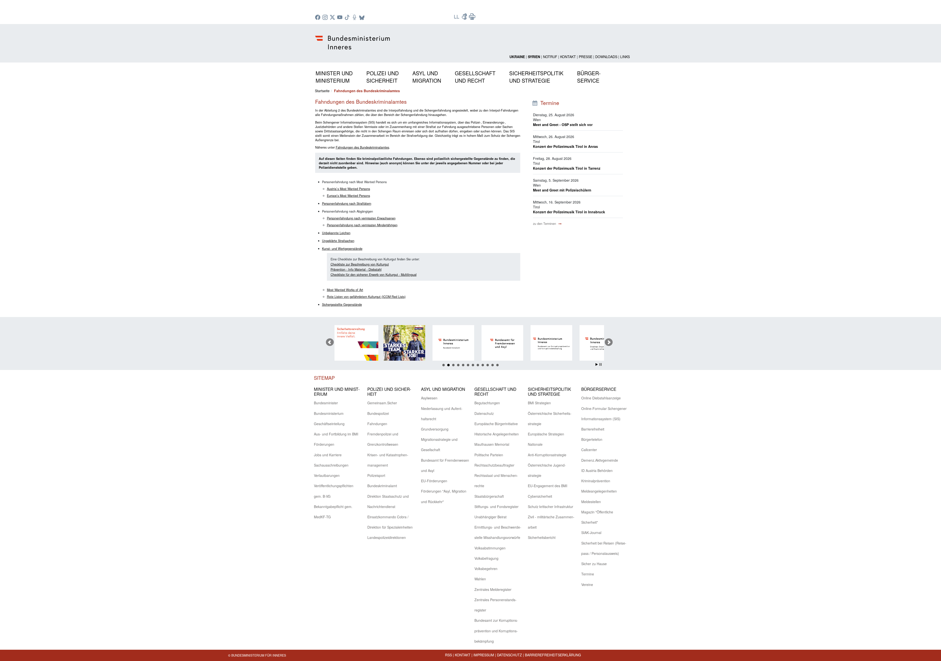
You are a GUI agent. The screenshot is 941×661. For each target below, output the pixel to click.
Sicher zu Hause (594, 563)
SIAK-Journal (591, 532)
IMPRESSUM (483, 654)
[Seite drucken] (472, 18)
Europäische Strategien (546, 434)
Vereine (587, 584)
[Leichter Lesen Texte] (457, 18)
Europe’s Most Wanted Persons (348, 195)
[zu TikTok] (348, 17)
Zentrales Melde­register (492, 589)
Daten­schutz (484, 413)
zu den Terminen (545, 223)
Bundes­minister (326, 402)
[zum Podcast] (355, 17)
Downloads (606, 56)
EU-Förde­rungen (434, 480)
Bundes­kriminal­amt (382, 485)
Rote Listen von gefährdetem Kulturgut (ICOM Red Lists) (366, 296)
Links (625, 56)
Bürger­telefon (591, 439)
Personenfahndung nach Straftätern (346, 203)
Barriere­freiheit (592, 429)
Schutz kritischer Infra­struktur (550, 506)
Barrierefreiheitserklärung (553, 654)
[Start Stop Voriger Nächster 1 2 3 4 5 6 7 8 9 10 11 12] (470, 342)
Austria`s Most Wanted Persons (348, 189)
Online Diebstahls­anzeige (601, 397)
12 (497, 365)
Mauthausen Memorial (491, 444)
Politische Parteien (488, 454)
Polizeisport (376, 475)
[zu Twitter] (333, 17)
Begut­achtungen (487, 402)
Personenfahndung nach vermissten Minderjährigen (362, 225)
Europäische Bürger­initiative (496, 423)
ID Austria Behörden (597, 470)
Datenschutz (509, 654)
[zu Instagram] (325, 17)
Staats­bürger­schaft (489, 496)
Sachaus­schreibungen (331, 465)
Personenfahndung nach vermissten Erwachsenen (361, 218)
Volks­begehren (485, 568)
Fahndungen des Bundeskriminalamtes (362, 147)
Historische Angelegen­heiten (496, 434)
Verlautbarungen (327, 475)
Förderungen (324, 444)
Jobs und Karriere (328, 454)
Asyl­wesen (429, 397)
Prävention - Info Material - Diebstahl (356, 269)
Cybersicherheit (540, 496)
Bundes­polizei (378, 413)
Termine (587, 574)
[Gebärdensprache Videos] (465, 18)
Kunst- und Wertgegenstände (342, 248)
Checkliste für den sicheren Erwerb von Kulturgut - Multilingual (374, 274)
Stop (600, 364)
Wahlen (480, 578)
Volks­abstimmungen (490, 548)
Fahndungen (377, 423)
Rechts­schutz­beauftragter (494, 465)
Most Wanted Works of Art (345, 290)
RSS (448, 654)
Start (596, 364)
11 (492, 365)
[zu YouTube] (340, 17)
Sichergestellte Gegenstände (342, 304)
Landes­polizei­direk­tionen (386, 537)
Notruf (550, 56)
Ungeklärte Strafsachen (338, 241)
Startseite (322, 90)
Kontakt (568, 56)
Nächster (609, 342)
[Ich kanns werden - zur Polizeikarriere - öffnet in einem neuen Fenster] (360, 343)
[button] (334, 76)
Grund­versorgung (434, 429)
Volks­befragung (486, 558)
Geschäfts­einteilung (329, 423)
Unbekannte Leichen (336, 233)
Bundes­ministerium (329, 413)
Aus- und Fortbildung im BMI (336, 434)
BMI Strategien (539, 402)
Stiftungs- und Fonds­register (496, 506)
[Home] (353, 38)
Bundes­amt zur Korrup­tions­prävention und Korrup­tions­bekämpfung (496, 630)
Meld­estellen (591, 501)
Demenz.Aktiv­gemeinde (599, 460)
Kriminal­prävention (595, 480)
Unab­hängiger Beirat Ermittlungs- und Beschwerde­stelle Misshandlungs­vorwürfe (497, 527)
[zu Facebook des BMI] (318, 17)
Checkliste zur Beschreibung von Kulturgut (360, 264)
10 (487, 365)
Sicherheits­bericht (542, 537)
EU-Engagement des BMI (547, 485)
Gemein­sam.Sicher (382, 402)
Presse (585, 56)
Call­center (589, 449)
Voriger (330, 342)
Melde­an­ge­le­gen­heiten (599, 491)
